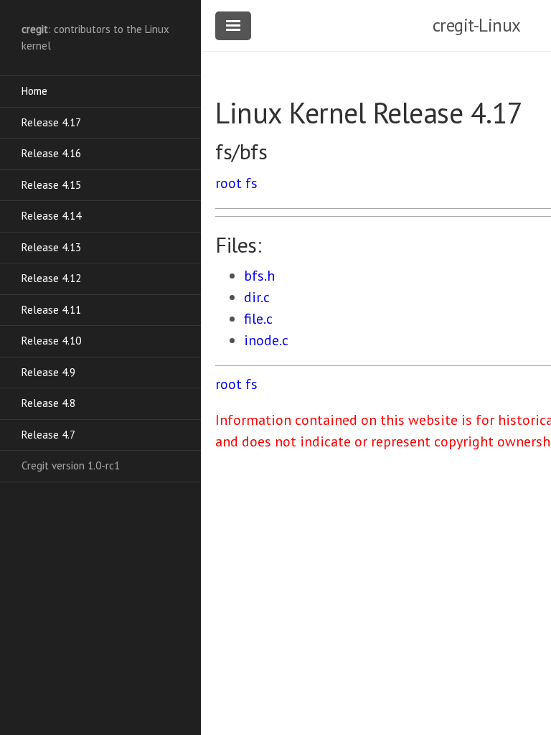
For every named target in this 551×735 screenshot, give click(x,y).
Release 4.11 (51, 310)
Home (34, 91)
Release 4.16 (51, 153)
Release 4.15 (51, 185)
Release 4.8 (48, 403)
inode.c (266, 340)
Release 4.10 (51, 340)
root (228, 183)
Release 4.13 (51, 247)
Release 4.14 (51, 216)
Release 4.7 (48, 434)
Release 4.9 (48, 372)
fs (251, 183)
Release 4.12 (51, 278)
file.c (258, 318)
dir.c (257, 297)
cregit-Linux (477, 25)
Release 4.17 (51, 122)
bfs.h (259, 275)
